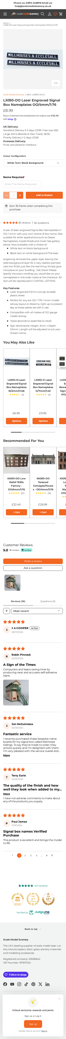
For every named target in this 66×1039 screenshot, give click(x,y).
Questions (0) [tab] (47, 601)
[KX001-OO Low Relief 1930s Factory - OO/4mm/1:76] (16, 460)
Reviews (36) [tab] (18, 601)
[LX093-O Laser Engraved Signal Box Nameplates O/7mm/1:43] (43, 362)
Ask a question (33, 567)
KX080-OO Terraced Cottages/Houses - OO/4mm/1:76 (43, 484)
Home (6, 23)
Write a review (33, 561)
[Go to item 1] (12, 583)
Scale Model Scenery (13, 94)
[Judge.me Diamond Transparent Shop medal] (17, 899)
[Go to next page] (52, 855)
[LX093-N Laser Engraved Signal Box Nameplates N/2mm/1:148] (16, 362)
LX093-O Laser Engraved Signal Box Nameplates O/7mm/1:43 (43, 385)
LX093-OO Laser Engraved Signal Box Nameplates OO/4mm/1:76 (30, 25)
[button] (60, 14)
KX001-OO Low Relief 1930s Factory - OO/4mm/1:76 (16, 484)
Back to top (31, 929)
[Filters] (6, 611)
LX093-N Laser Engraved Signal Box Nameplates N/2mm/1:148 (16, 385)
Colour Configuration (14, 156)
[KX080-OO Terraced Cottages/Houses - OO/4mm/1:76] (43, 460)
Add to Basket (44, 195)
